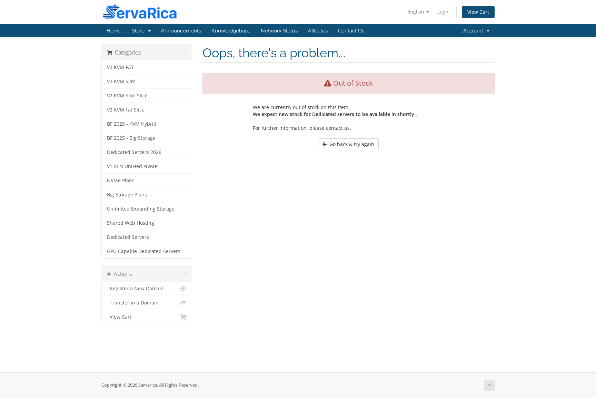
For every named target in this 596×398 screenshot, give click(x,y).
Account (474, 31)
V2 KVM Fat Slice (126, 110)
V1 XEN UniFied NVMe (132, 166)
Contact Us (351, 31)
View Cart (478, 12)
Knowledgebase (230, 31)
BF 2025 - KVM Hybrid (132, 124)
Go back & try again (350, 144)
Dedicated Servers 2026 (134, 152)
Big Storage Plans (127, 195)
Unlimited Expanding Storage (141, 209)
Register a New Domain (135, 288)
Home (114, 31)
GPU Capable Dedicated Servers (143, 251)
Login (443, 11)
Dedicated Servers (128, 237)
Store (139, 31)
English (416, 11)
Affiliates (318, 31)
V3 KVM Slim (121, 81)
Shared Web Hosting (130, 223)
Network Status (279, 31)
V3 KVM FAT (120, 67)
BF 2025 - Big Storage (131, 138)
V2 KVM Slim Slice (127, 96)
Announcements (181, 31)
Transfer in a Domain (133, 303)
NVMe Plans (121, 180)
